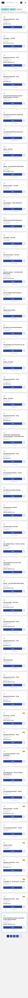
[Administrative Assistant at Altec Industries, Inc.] (14, 511)
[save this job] (24, 27)
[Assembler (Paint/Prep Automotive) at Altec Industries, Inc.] (14, 135)
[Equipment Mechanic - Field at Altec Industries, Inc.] (14, 23)
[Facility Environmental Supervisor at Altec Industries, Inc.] (14, 223)
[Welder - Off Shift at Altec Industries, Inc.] (14, 401)
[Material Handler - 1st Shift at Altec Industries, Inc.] (14, 812)
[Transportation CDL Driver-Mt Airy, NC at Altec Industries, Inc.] (14, 347)
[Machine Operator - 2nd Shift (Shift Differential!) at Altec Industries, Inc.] (14, 276)
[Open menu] (25, 3)
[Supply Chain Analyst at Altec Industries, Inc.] (14, 313)
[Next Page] (20, 936)
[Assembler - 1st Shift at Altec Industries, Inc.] (14, 42)
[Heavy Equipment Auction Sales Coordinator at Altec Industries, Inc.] (14, 567)
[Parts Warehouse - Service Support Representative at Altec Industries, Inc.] (14, 776)
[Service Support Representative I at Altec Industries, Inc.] (14, 296)
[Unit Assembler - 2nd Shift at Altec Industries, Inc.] (14, 606)
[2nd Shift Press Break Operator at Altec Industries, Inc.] (14, 493)
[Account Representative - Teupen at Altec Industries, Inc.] (14, 476)
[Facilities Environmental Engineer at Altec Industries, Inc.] (14, 330)
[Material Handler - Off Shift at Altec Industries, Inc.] (14, 188)
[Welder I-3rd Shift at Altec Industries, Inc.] (14, 365)
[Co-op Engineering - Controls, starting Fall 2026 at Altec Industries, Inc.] (14, 547)
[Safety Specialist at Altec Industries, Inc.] (14, 663)
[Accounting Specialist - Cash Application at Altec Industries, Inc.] (14, 757)
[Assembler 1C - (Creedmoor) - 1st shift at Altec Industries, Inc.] (14, 884)
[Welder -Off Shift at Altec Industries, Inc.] (14, 152)
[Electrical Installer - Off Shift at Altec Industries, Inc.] (14, 258)
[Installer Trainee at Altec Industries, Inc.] (14, 848)
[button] (12, 27)
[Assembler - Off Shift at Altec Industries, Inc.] (14, 240)
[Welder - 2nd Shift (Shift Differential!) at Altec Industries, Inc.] (14, 170)
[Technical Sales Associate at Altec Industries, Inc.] (14, 529)
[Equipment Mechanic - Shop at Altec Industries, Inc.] (14, 80)
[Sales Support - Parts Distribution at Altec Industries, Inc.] (14, 206)
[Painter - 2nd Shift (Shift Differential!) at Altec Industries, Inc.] (14, 587)
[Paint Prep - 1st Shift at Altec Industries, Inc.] (14, 719)
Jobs (2, 6)
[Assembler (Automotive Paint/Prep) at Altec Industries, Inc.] (14, 117)
